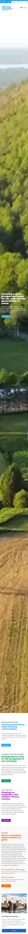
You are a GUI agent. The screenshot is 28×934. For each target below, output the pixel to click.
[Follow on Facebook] (1, 1)
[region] (14, 924)
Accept (14, 930)
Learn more (6, 316)
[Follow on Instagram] (4, 1)
